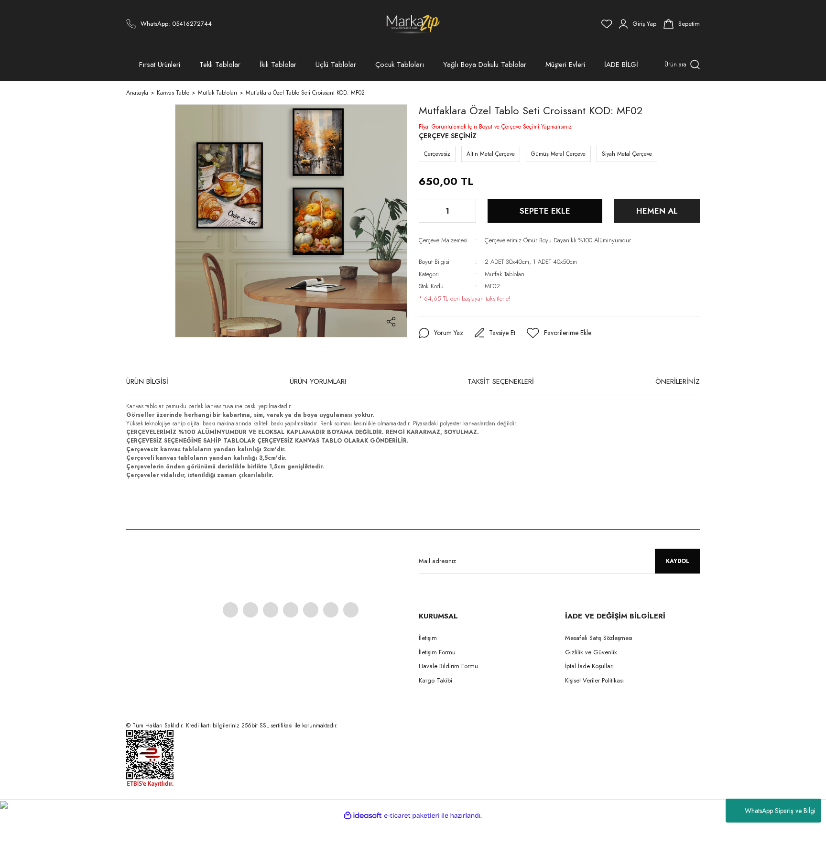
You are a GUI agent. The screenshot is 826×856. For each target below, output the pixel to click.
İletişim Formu (437, 652)
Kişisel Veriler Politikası (594, 680)
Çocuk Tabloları (399, 64)
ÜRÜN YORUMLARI (318, 381)
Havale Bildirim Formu (448, 666)
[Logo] (413, 24)
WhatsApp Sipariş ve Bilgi (780, 810)
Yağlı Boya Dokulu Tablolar (484, 64)
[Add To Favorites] (559, 333)
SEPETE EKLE (545, 211)
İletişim (428, 637)
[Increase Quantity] (468, 210)
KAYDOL (677, 561)
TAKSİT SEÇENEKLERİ (500, 381)
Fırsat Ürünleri (159, 64)
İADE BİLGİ (621, 64)
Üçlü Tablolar (335, 64)
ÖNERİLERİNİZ (677, 381)
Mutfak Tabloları (504, 274)
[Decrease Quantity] (427, 210)
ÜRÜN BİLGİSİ (147, 381)
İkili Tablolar (278, 64)
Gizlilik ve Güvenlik (591, 652)
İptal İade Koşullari (589, 666)
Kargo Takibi (435, 680)
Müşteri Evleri (565, 64)
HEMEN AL (657, 211)
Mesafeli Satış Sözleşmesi (598, 637)
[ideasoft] (363, 815)
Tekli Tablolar (219, 64)
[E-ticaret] (412, 815)
